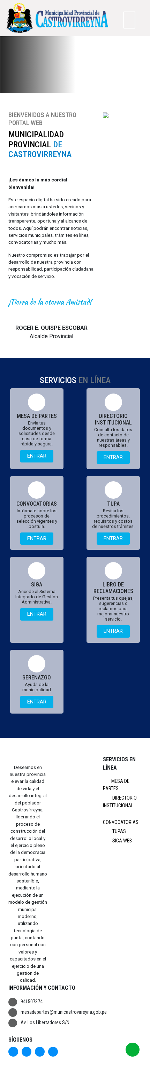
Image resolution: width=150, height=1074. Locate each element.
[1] (66, 89)
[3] (82, 89)
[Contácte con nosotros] (133, 1050)
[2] (74, 89)
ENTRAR (36, 456)
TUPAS (118, 831)
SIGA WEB (121, 841)
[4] (90, 89)
